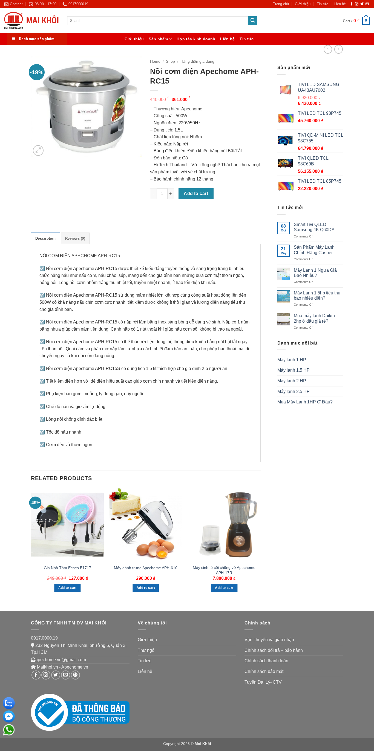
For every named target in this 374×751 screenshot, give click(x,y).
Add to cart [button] (67, 587)
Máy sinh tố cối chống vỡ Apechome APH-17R (224, 570)
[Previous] (31, 545)
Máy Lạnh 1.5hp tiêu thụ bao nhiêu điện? (317, 295)
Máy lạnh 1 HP (291, 359)
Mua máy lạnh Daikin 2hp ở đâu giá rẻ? (314, 318)
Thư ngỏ (146, 650)
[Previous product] (338, 49)
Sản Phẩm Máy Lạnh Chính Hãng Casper (314, 250)
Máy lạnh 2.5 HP (293, 391)
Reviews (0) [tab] (75, 238)
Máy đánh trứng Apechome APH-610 (145, 568)
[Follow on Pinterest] (75, 675)
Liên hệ (340, 4)
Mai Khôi (203, 743)
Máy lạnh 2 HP (291, 381)
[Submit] (252, 20)
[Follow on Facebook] (351, 4)
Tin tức (322, 4)
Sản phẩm (158, 39)
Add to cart (196, 193)
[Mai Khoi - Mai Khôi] (31, 21)
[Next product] (328, 49)
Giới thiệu (302, 4)
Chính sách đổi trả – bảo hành (273, 650)
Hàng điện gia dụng (197, 61)
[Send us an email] (367, 4)
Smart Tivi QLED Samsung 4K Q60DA (314, 227)
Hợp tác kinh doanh (196, 39)
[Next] (260, 545)
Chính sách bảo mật (263, 671)
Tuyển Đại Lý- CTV (263, 682)
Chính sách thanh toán (266, 660)
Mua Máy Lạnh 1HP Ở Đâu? (305, 402)
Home (155, 61)
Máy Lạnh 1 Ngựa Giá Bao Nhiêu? (315, 273)
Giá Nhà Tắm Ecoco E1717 (67, 568)
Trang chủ (281, 4)
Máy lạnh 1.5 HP (293, 370)
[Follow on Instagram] (356, 4)
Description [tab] (45, 238)
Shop (170, 61)
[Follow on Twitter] (362, 4)
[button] (356, 20)
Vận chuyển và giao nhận (269, 639)
